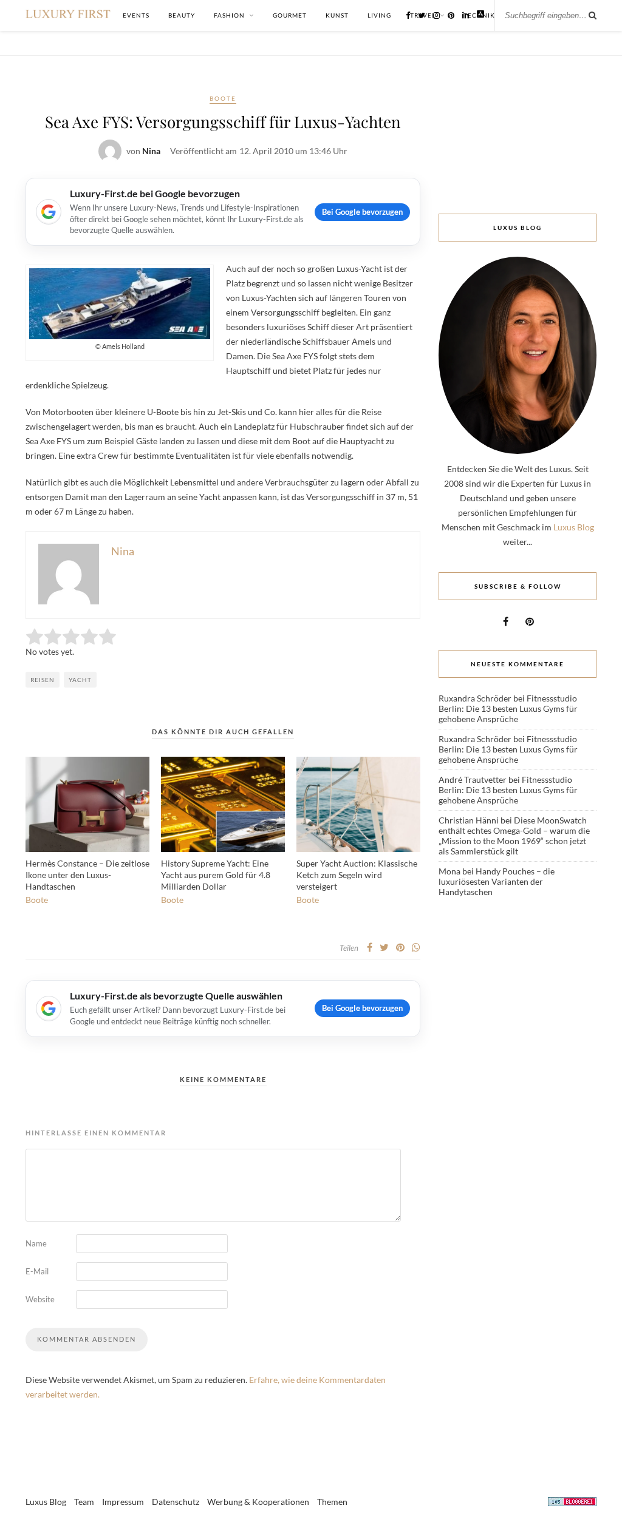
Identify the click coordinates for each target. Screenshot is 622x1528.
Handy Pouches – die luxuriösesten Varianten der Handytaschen (497, 881)
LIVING (379, 15)
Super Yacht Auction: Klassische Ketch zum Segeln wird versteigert (356, 874)
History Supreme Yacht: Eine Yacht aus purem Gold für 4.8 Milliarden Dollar (215, 874)
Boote (223, 98)
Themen (332, 1501)
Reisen (42, 679)
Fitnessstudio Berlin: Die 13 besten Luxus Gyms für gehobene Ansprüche (508, 708)
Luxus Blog (573, 527)
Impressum (123, 1501)
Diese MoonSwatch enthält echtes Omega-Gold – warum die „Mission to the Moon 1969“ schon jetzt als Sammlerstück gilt (514, 835)
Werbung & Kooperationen (258, 1501)
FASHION (229, 15)
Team (84, 1501)
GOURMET (290, 15)
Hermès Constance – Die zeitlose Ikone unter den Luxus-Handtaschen (87, 874)
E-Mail (37, 1271)
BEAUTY (181, 15)
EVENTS (136, 15)
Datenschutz (175, 1501)
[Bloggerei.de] (572, 1503)
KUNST (337, 15)
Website (40, 1299)
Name (36, 1243)
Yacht (80, 679)
